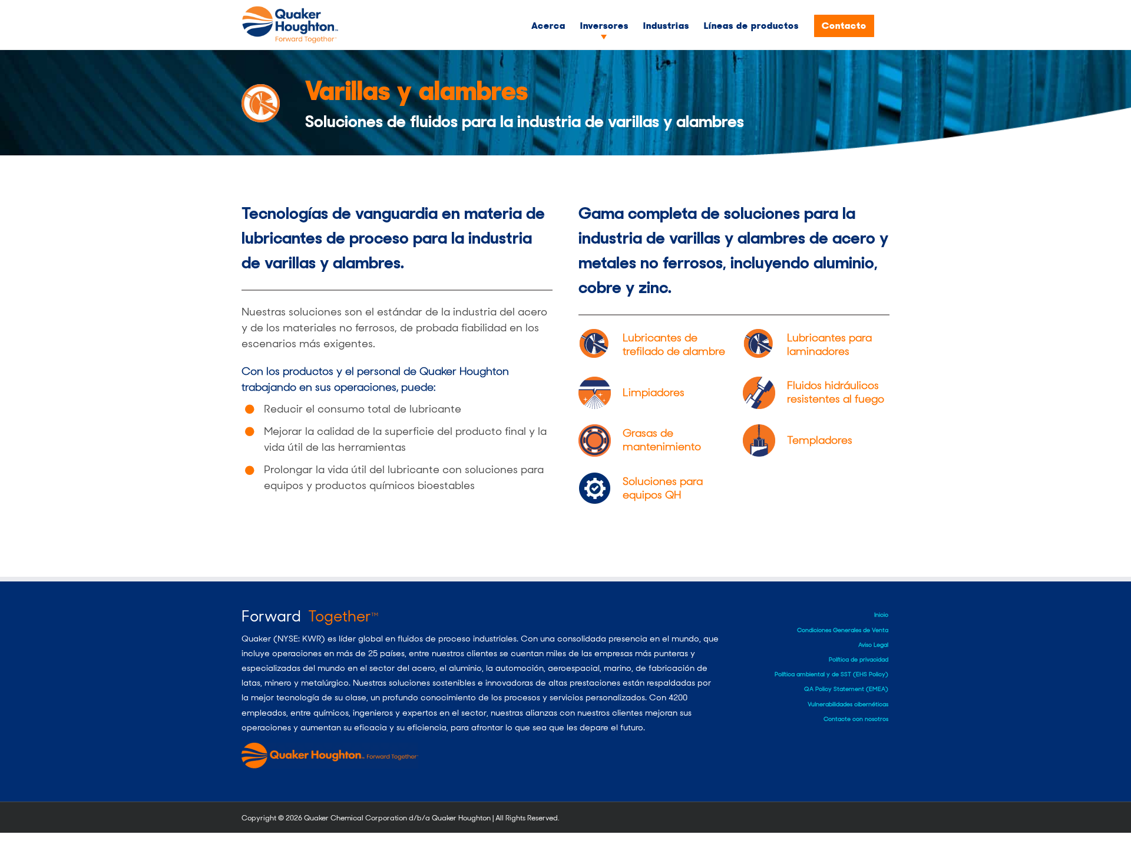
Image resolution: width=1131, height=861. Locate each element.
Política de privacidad (858, 659)
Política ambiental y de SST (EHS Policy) (831, 674)
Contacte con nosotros (856, 719)
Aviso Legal (873, 645)
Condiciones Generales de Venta (842, 630)
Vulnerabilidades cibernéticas (848, 704)
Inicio (881, 615)
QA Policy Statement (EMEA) (846, 689)
